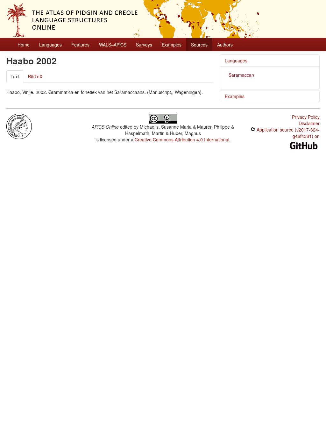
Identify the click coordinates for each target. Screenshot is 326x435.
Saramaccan (241, 75)
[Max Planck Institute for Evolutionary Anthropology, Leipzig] (19, 126)
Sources (199, 44)
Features (80, 44)
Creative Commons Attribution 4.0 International (182, 139)
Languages (50, 44)
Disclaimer (309, 123)
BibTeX (35, 76)
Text (15, 76)
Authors (225, 44)
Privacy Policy (306, 117)
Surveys (144, 44)
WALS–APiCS (112, 44)
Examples (171, 44)
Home (24, 44)
